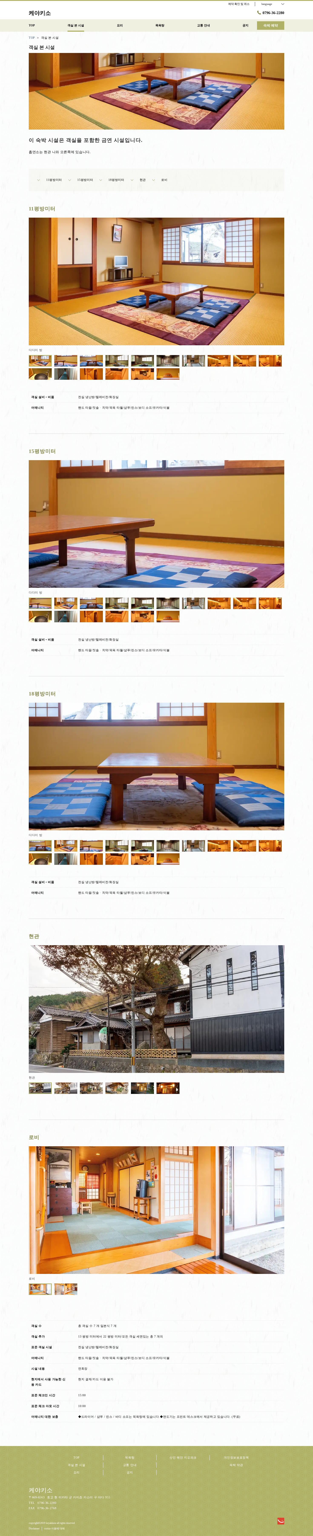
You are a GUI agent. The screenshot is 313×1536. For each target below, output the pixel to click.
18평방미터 (116, 179)
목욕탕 (129, 1457)
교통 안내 (130, 1465)
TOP (76, 1457)
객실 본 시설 (76, 1465)
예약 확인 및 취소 (239, 4)
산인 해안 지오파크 (183, 1457)
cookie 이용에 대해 (54, 1528)
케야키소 (41, 1490)
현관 (143, 179)
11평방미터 (54, 179)
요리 (76, 1472)
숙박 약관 (236, 1465)
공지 (130, 1472)
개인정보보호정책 (236, 1457)
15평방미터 (85, 179)
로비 (164, 179)
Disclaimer (34, 1528)
